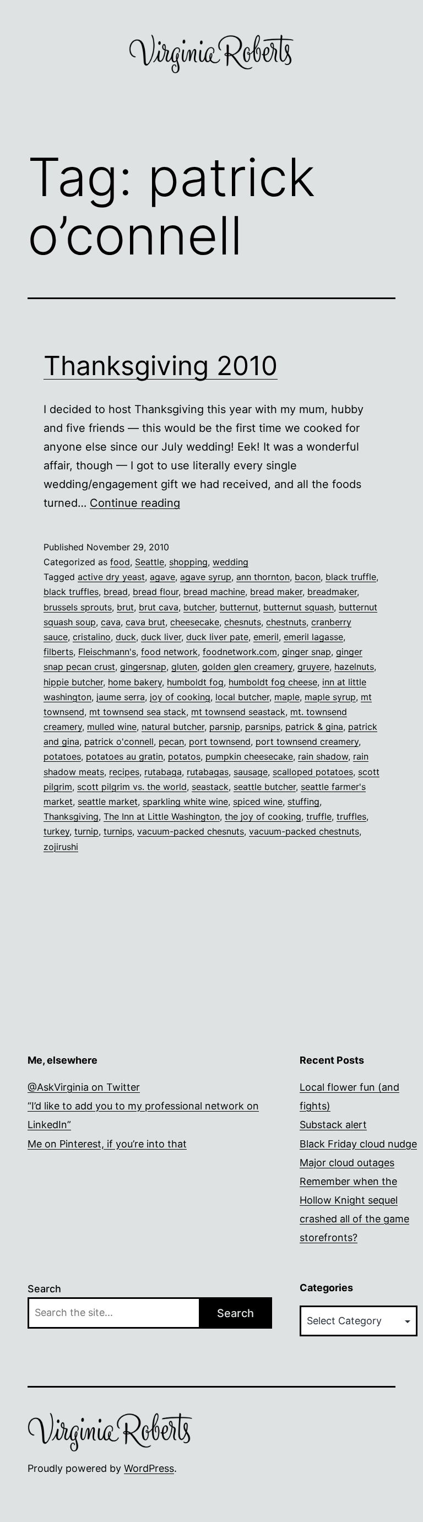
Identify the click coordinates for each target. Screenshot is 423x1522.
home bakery (135, 681)
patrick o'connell (119, 741)
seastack (210, 786)
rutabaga (163, 771)
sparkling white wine (185, 801)
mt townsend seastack (238, 711)
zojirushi (61, 846)
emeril (266, 636)
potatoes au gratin (124, 756)
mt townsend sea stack (137, 711)
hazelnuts (354, 666)
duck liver (161, 636)
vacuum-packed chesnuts (190, 831)
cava (111, 621)
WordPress (149, 1468)
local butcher (242, 696)
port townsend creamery (307, 741)
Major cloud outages (347, 1162)
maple (287, 696)
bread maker (276, 591)
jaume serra (120, 696)
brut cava (158, 607)
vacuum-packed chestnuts (304, 831)
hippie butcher (73, 681)
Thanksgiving (71, 816)
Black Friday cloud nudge (358, 1144)
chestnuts (286, 621)
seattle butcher (265, 786)
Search (44, 1288)
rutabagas (208, 771)
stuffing (303, 801)
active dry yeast (111, 576)
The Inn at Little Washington (162, 816)
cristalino (92, 636)
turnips (118, 831)
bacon (308, 576)
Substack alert (333, 1124)
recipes (124, 771)
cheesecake (194, 621)
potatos (184, 756)
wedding (230, 561)
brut (125, 607)
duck (126, 636)
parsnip (224, 726)
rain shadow (323, 756)
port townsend (220, 741)
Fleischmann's (107, 651)
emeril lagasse (313, 636)
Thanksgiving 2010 (161, 365)
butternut (239, 607)
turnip (86, 831)
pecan (171, 741)
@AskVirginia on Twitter (84, 1087)
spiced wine (258, 801)
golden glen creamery (247, 666)
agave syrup (205, 576)
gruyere (313, 666)
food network (169, 651)
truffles (351, 816)
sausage (251, 771)
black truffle (351, 576)
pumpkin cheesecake (249, 756)
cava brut (145, 621)
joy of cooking (180, 696)
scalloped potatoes (313, 771)
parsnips (262, 726)
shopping (188, 561)
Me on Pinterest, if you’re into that (107, 1144)
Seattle (149, 561)
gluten (184, 666)
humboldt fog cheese (273, 681)
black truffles (71, 591)
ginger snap (306, 651)
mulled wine (112, 726)
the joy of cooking (263, 816)
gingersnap (143, 666)
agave (162, 576)
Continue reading (135, 503)
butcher (199, 607)
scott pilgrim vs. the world (132, 786)
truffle (319, 816)
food (120, 561)
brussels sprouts (78, 607)
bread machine (214, 591)
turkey (56, 831)
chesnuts (242, 621)
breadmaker (332, 591)
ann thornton (263, 576)
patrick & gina (314, 726)
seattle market (108, 801)
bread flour (155, 591)
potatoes (62, 756)
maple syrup (330, 696)
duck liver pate (217, 636)
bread (116, 591)
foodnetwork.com (240, 651)
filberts (58, 651)
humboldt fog (195, 681)
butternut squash (298, 607)
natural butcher (173, 726)
